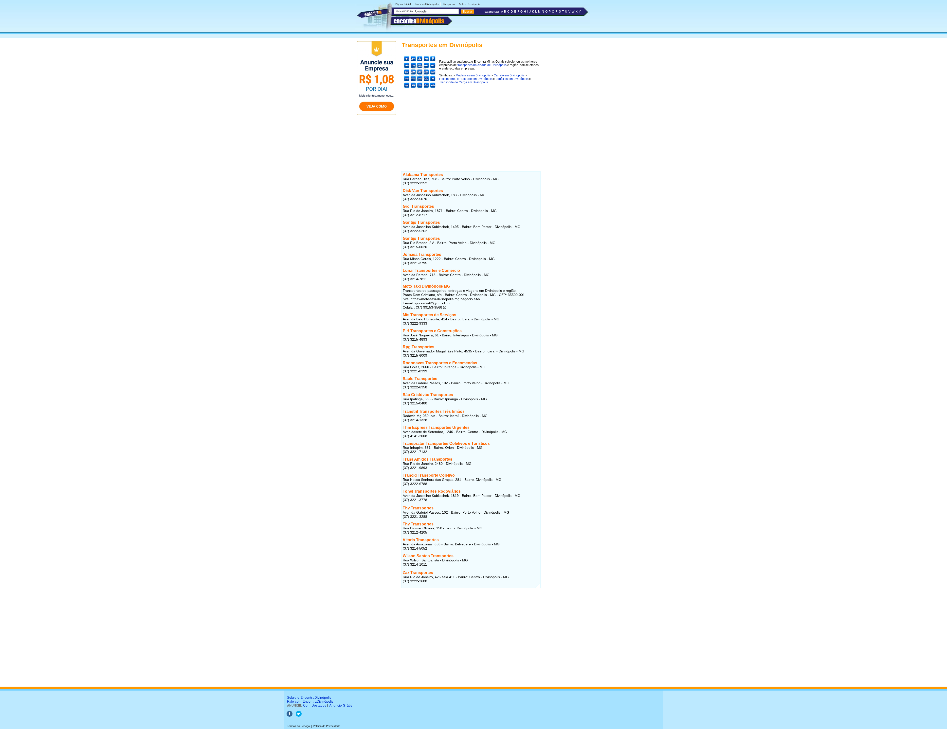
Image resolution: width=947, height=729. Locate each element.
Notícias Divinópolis (426, 3)
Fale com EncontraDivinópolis (310, 701)
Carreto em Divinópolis (509, 75)
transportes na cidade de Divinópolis (482, 65)
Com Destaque (315, 705)
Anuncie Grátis (340, 705)
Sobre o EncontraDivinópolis (309, 697)
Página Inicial (403, 3)
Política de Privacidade (326, 726)
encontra (419, 21)
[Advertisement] (471, 124)
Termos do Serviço (298, 726)
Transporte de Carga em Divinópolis (463, 82)
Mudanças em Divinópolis (473, 75)
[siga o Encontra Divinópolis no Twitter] (299, 715)
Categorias (449, 3)
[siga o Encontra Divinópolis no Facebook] (289, 715)
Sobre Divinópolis (469, 3)
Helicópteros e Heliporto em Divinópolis (465, 79)
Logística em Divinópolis (512, 79)
